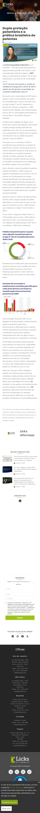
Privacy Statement (16, 787)
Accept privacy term (9, 802)
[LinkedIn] (12, 636)
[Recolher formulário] (34, 583)
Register (20, 618)
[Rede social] (11, 772)
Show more (6, 808)
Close (39, 782)
